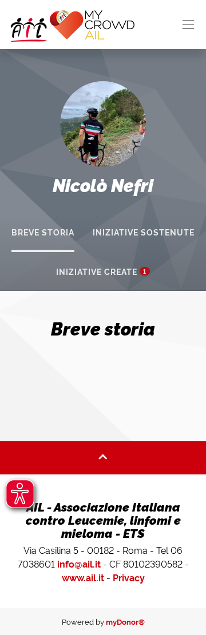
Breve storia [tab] (42, 232)
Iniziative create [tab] (101, 271)
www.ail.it (83, 577)
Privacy (129, 577)
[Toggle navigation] (188, 24)
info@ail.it (79, 563)
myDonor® (125, 621)
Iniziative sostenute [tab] (144, 232)
